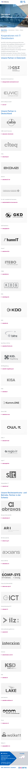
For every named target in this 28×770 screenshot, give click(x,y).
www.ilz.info (5, 632)
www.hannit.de (5, 251)
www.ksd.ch (5, 677)
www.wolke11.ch (6, 746)
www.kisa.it (4, 391)
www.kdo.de (5, 323)
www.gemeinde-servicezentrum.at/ (10, 82)
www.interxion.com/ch (7, 654)
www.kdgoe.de (5, 297)
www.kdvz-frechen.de (7, 346)
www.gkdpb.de (5, 228)
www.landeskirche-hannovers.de (9, 202)
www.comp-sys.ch (6, 586)
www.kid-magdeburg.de (8, 369)
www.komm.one (6, 414)
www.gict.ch (5, 609)
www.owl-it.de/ (5, 440)
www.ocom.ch (5, 723)
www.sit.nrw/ (5, 486)
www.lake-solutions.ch (7, 700)
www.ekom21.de (6, 179)
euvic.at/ (4, 104)
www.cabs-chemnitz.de (7, 134)
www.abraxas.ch (6, 518)
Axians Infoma (4, 30)
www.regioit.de (5, 463)
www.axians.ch (5, 563)
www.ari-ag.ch (5, 540)
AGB (2, 767)
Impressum (13, 767)
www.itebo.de (5, 274)
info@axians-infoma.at (5, 762)
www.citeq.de (5, 156)
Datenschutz (7, 767)
